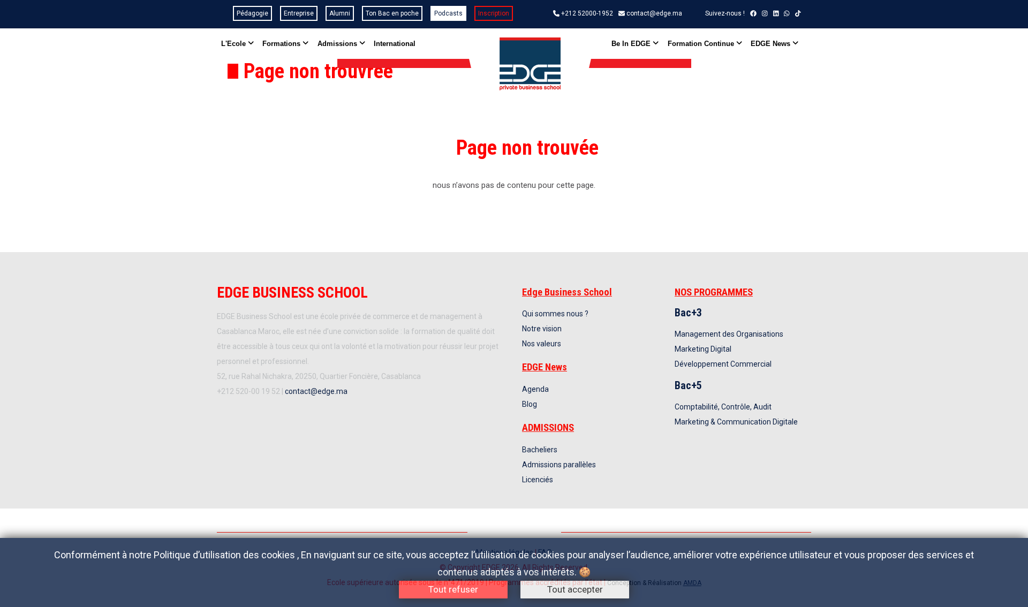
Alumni (339, 13)
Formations (282, 44)
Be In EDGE (632, 44)
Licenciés (537, 479)
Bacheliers (539, 449)
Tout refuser (453, 589)
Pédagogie (252, 13)
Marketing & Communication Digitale (736, 422)
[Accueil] (530, 63)
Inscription (493, 13)
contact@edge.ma (654, 13)
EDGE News (771, 44)
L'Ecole (234, 44)
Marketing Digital (703, 349)
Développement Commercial (723, 364)
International (394, 44)
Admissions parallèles (559, 464)
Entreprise (299, 13)
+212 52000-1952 (587, 13)
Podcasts (448, 13)
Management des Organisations (729, 334)
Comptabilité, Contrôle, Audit (723, 407)
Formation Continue (702, 44)
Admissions (338, 44)
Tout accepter (575, 589)
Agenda (535, 389)
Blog (529, 404)
